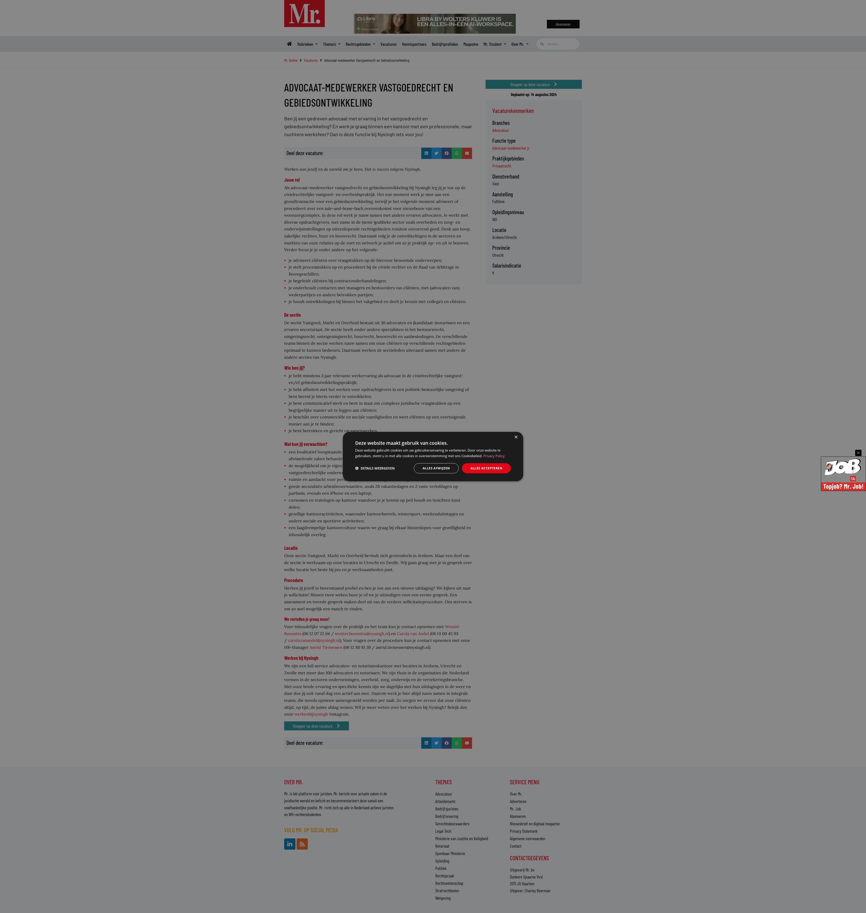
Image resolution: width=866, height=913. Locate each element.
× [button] (516, 437)
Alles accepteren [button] (486, 468)
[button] (375, 468)
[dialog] (433, 456)
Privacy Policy (494, 456)
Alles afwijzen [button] (436, 468)
